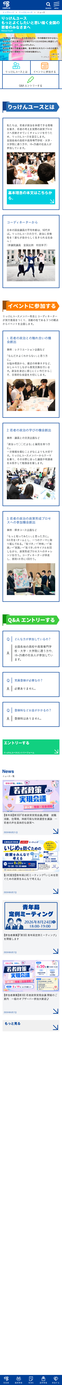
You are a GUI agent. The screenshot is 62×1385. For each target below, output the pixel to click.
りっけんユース (26, 12)
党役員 (6, 1382)
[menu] (56, 5)
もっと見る (13, 1023)
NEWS (30, 1382)
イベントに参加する (44, 72)
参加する (55, 1382)
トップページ (8, 12)
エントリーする (19, 747)
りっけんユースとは (16, 72)
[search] (48, 5)
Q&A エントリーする (30, 85)
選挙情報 (43, 1382)
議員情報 (18, 1382)
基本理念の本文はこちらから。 (30, 195)
